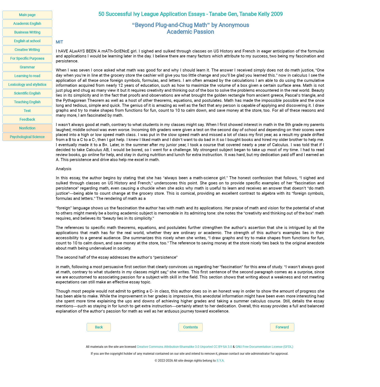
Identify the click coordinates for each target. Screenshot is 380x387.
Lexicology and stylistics (27, 84)
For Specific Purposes (27, 58)
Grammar (27, 67)
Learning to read (27, 76)
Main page (27, 15)
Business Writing (27, 32)
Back (99, 327)
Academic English (27, 23)
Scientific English (27, 93)
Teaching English (27, 102)
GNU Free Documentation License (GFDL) (264, 347)
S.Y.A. (220, 360)
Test (27, 111)
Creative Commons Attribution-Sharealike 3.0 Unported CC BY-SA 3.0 (184, 347)
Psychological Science (27, 137)
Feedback (27, 119)
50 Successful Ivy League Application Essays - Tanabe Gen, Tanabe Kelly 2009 (190, 14)
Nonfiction (27, 128)
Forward (282, 327)
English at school (27, 41)
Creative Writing (27, 50)
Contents (190, 327)
